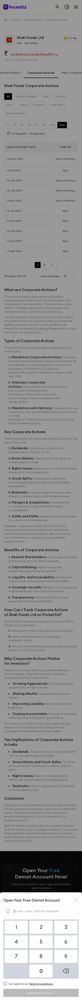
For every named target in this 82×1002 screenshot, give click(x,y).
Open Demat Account (41, 992)
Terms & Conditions (41, 983)
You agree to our (30, 983)
